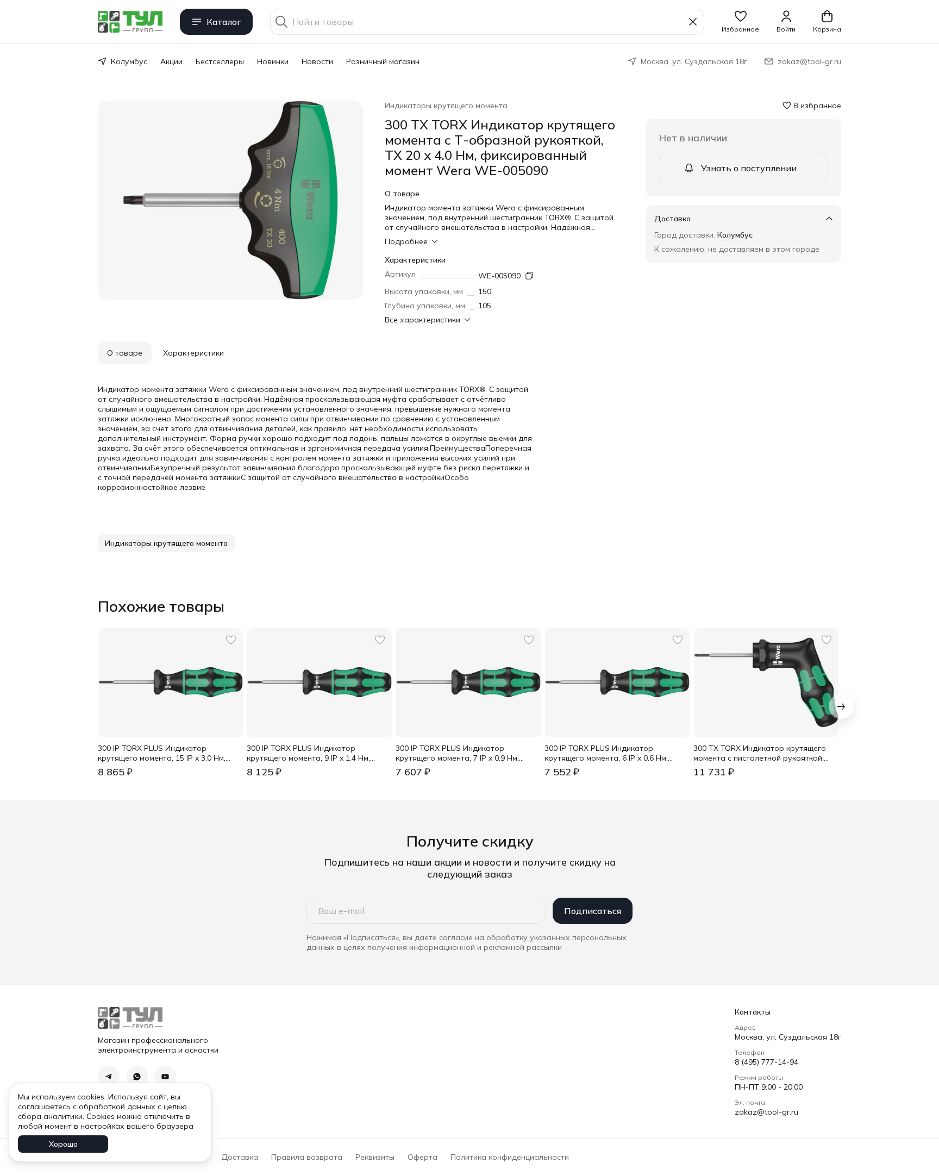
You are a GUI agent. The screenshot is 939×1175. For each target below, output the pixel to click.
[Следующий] (841, 706)
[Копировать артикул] (529, 275)
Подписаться (592, 910)
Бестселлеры (220, 61)
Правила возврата (306, 1157)
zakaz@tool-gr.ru (766, 1112)
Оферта (422, 1157)
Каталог (223, 21)
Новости (317, 61)
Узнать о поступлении (749, 168)
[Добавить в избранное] (231, 640)
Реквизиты (375, 1157)
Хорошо (63, 1144)
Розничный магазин (383, 61)
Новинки (273, 61)
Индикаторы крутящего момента (446, 105)
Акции (171, 61)
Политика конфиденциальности (509, 1157)
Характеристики (193, 353)
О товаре (124, 353)
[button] (740, 22)
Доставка (239, 1157)
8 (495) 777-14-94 (766, 1062)
